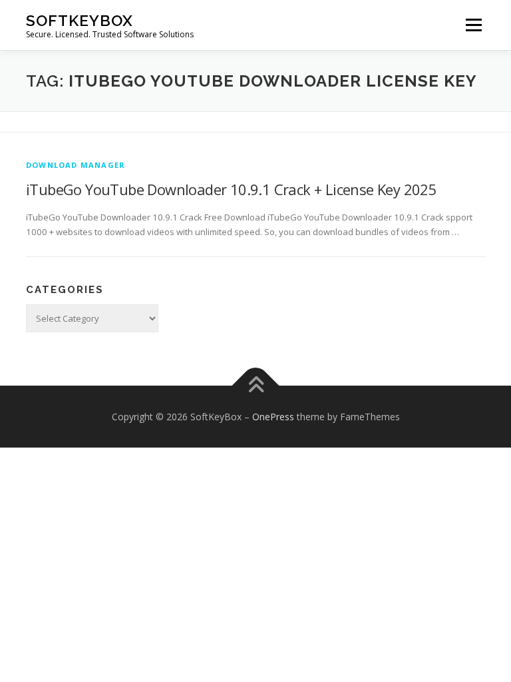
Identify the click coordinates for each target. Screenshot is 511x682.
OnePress (273, 416)
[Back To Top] (255, 385)
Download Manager (75, 165)
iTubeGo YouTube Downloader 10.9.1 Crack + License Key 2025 (231, 189)
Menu (473, 25)
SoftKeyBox (79, 20)
